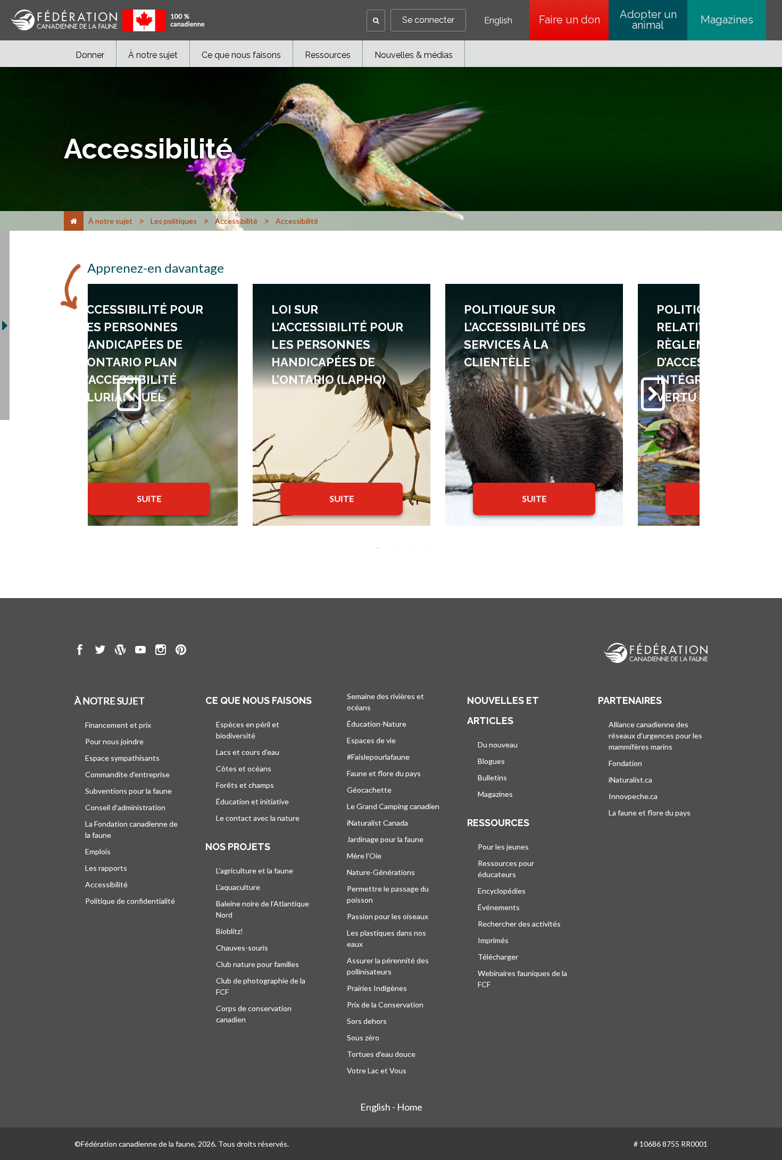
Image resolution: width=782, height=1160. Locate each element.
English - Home (391, 1107)
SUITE (149, 498)
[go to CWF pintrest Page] (181, 651)
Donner (90, 55)
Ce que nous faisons (241, 55)
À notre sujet (153, 55)
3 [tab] (409, 547)
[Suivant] (653, 394)
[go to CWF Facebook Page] (79, 651)
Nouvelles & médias (414, 55)
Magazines (727, 19)
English (498, 21)
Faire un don (574, 19)
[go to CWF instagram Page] (160, 651)
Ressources (328, 55)
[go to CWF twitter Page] (100, 651)
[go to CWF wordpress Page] (120, 651)
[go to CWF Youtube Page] (140, 651)
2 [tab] (393, 547)
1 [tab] (377, 547)
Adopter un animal (648, 19)
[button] (376, 20)
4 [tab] (425, 547)
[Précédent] (129, 394)
